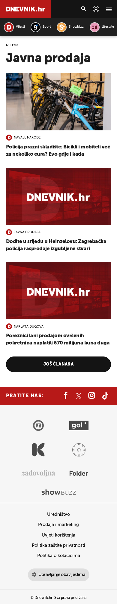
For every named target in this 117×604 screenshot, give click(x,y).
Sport (47, 27)
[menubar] (96, 9)
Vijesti (20, 27)
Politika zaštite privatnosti (58, 545)
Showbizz (76, 27)
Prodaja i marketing (58, 524)
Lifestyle (108, 27)
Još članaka (59, 364)
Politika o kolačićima (58, 555)
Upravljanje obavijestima (62, 574)
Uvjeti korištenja (58, 535)
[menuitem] (96, 9)
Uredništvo (58, 514)
